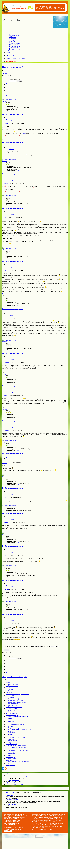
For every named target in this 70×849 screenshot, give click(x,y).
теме (37, 155)
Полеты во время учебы (13, 67)
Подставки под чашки (12, 799)
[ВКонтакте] (3, 768)
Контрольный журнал (57, 815)
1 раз (17, 205)
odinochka (5, 507)
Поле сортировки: (25, 646)
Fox (17, 70)
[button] (6, 78)
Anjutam (4, 567)
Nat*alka (4, 341)
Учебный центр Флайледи (7, 17)
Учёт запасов (10, 795)
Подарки (45, 821)
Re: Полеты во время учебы (12, 114)
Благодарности (38, 824)
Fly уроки (35, 815)
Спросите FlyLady (45, 817)
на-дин (13, 70)
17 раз (17, 577)
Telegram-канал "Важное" (14, 829)
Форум (60, 823)
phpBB (49, 826)
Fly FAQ (34, 817)
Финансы (39, 820)
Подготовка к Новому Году (42, 818)
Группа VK (8, 831)
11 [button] (6, 95)
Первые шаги (46, 814)
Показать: (6, 646)
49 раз (17, 350)
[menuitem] (13, 34)
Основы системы (58, 814)
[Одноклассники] (6, 768)
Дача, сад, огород (11, 804)
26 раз (17, 111)
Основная (36, 814)
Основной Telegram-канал (14, 828)
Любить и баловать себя (53, 820)
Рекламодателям (51, 824)
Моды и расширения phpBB (42, 829)
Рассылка (44, 815)
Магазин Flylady (10, 792)
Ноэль (4, 197)
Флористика (36, 821)
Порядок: (46, 646)
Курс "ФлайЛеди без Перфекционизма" (15, 19)
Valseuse (4, 101)
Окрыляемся (58, 817)
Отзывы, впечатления (48, 823)
